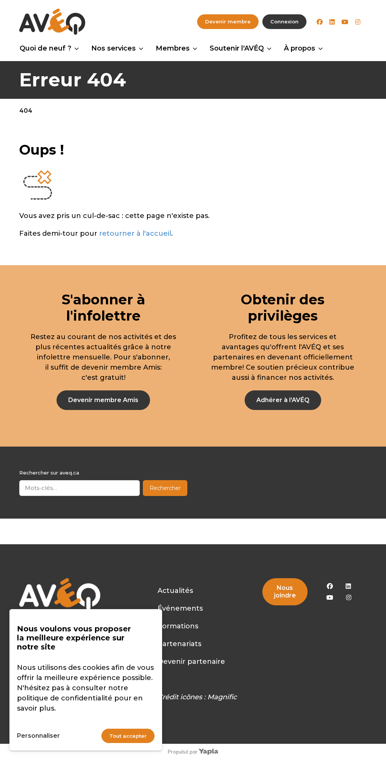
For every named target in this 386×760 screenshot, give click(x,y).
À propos (299, 48)
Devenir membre (228, 21)
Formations (178, 626)
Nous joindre (285, 591)
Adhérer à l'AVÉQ (282, 400)
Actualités (175, 591)
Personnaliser (38, 735)
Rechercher (165, 488)
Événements (180, 608)
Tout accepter (128, 736)
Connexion (284, 21)
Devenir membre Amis (103, 400)
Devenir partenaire (191, 661)
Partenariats (179, 644)
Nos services (113, 48)
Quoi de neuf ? (45, 48)
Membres (173, 48)
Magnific (222, 697)
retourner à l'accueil (135, 233)
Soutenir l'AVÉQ (237, 48)
